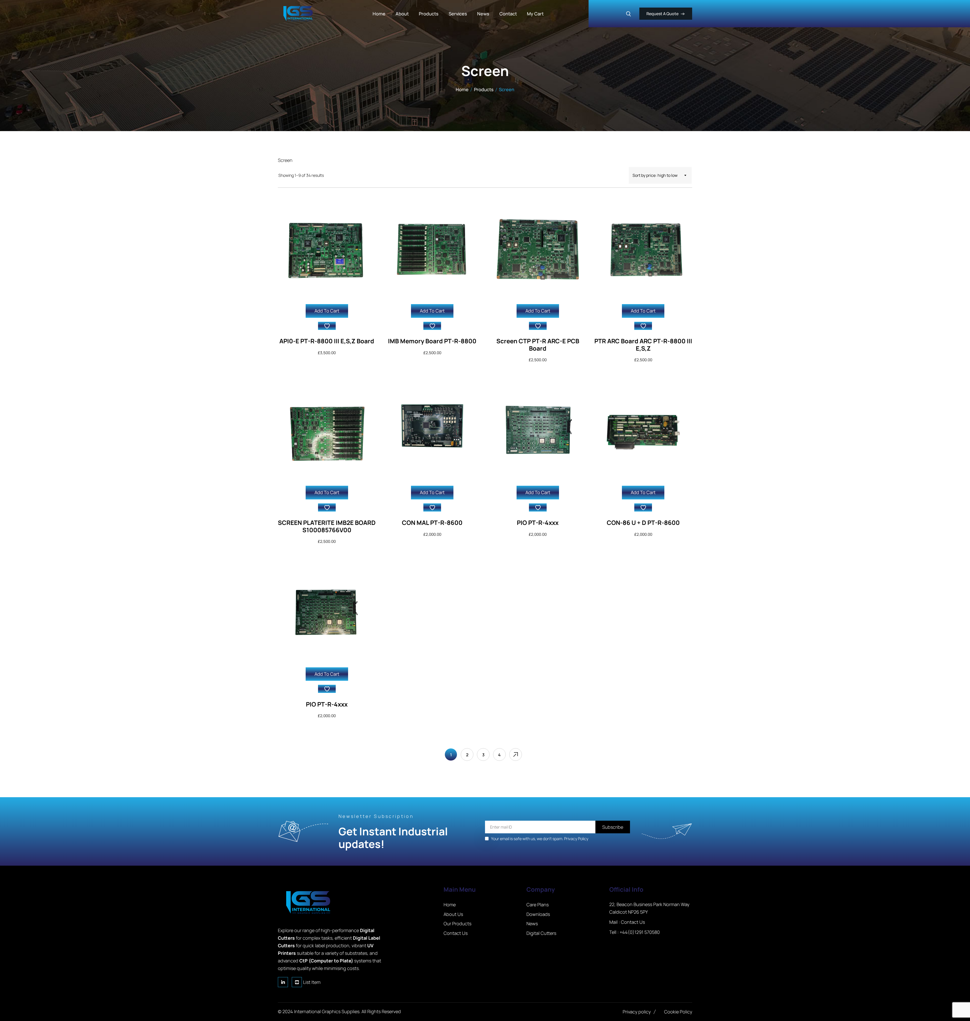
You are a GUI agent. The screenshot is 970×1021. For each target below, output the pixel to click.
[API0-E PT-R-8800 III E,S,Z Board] (327, 249)
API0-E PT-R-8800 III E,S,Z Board (326, 341)
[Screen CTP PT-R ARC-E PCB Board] (538, 249)
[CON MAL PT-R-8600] (432, 431)
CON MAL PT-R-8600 (432, 522)
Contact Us (633, 922)
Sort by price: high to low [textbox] (655, 175)
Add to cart (326, 311)
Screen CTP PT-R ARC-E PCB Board (537, 344)
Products (484, 89)
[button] (327, 326)
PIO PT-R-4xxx (538, 522)
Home (462, 89)
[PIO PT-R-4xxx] (538, 431)
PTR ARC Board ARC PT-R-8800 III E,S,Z (643, 344)
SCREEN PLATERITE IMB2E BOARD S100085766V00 (327, 526)
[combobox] (660, 175)
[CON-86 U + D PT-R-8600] (643, 431)
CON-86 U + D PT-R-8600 (643, 522)
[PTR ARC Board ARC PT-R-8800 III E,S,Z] (643, 249)
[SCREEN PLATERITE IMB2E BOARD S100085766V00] (327, 431)
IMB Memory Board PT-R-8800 (432, 341)
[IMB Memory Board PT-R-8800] (432, 249)
